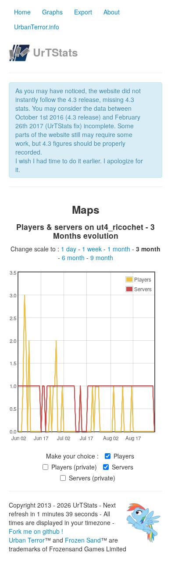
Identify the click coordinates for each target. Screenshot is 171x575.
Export (83, 11)
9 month (101, 257)
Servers (122, 466)
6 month (74, 257)
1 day (69, 248)
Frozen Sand (83, 540)
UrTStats (55, 52)
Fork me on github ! (36, 531)
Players (124, 456)
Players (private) (74, 466)
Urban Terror (27, 540)
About (111, 11)
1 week (92, 248)
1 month (119, 248)
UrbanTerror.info (36, 26)
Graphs (52, 11)
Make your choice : (72, 456)
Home (22, 11)
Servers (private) (92, 477)
